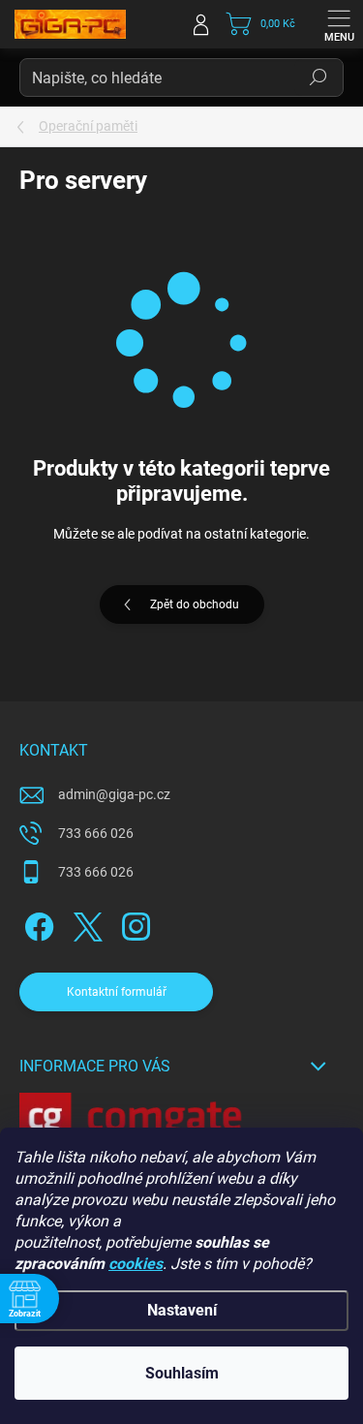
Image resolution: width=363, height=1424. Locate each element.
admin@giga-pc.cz (114, 794)
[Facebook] (36, 923)
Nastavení (182, 1310)
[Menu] (339, 24)
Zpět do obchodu (194, 604)
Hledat (318, 77)
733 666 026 (96, 833)
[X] (85, 923)
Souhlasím (182, 1373)
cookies (135, 1263)
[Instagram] (133, 923)
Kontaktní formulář (116, 992)
